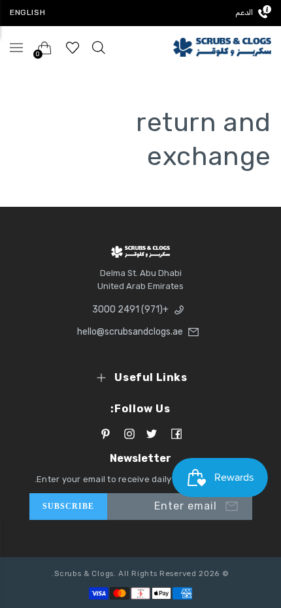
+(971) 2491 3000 (130, 309)
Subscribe (68, 506)
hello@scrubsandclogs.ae (130, 331)
